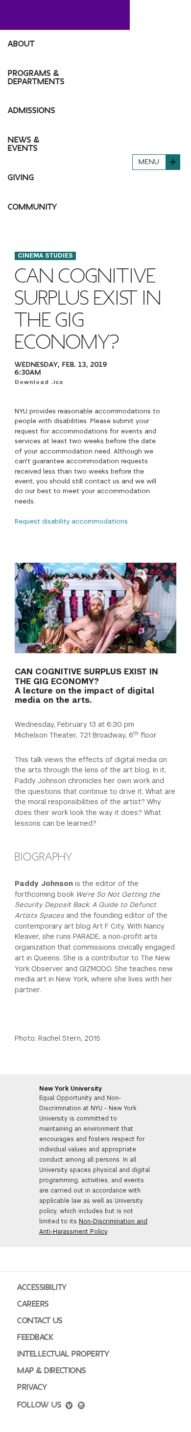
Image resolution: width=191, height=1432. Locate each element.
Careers (33, 1304)
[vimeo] (69, 1406)
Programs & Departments (36, 78)
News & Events (24, 144)
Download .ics (39, 382)
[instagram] (81, 1406)
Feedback (35, 1337)
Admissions (31, 111)
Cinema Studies (45, 256)
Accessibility (42, 1287)
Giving (21, 178)
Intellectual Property (63, 1354)
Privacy (32, 1387)
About (21, 44)
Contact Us (40, 1321)
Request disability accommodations (71, 521)
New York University (70, 1089)
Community (32, 207)
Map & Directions (51, 1371)
